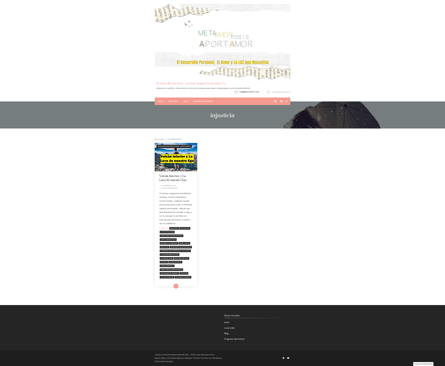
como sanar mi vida (168, 239)
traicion (184, 273)
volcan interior (167, 277)
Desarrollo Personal (169, 243)
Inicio (160, 101)
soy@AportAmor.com (249, 92)
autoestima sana (167, 232)
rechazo (164, 262)
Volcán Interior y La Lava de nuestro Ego (173, 178)
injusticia (164, 247)
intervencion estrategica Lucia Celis (175, 251)
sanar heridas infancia (170, 273)
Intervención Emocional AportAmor (174, 146)
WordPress (217, 358)
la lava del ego (166, 258)
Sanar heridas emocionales (171, 269)
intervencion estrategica (180, 247)
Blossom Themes (193, 358)
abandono (174, 228)
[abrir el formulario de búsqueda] (286, 101)
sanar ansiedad (175, 262)
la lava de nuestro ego (170, 254)
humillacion (184, 243)
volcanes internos (183, 277)
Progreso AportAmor (203, 101)
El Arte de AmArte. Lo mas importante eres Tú (191, 83)
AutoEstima (184, 228)
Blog (186, 101)
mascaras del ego (181, 258)
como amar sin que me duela (172, 235)
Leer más (172, 286)
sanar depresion (167, 266)
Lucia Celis (173, 101)
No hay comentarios (169, 188)
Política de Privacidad (164, 361)
